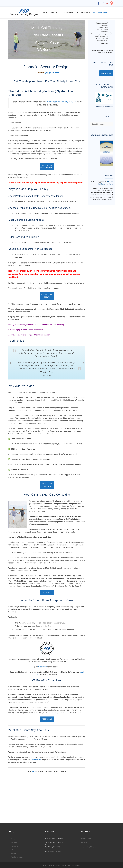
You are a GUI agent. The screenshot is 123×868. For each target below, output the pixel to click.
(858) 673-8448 (52, 73)
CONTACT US (106, 73)
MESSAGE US (47, 719)
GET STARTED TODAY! (46, 296)
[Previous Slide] (10, 362)
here (34, 771)
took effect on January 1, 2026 (61, 101)
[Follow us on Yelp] (107, 5)
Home (45, 12)
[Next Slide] (83, 362)
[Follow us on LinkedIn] (103, 5)
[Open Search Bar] (111, 12)
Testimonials (68, 12)
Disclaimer (42, 667)
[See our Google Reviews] (111, 5)
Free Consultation (100, 12)
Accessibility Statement (89, 847)
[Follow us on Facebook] (98, 5)
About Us (54, 12)
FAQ (77, 12)
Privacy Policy (86, 838)
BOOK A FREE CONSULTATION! (46, 166)
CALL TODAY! (47, 592)
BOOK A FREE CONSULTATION (47, 485)
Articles (84, 12)
